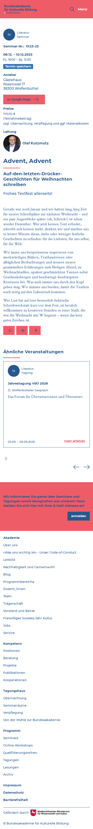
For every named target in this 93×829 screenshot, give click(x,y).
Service (9, 633)
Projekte (10, 665)
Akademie (11, 538)
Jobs (6, 625)
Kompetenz (12, 644)
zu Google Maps (19, 99)
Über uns (10, 545)
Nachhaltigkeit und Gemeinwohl (29, 567)
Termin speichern (18, 66)
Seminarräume (15, 705)
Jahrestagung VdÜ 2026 (28, 383)
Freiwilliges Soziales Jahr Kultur (27, 618)
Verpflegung (13, 713)
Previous (76, 467)
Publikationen (14, 673)
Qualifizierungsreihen (20, 753)
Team (7, 596)
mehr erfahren (74, 441)
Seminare (10, 738)
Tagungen (11, 760)
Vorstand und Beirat (19, 611)
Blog (7, 574)
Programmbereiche (18, 582)
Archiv (8, 774)
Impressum (12, 785)
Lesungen (11, 767)
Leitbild (9, 560)
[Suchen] (72, 9)
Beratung (10, 658)
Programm (12, 731)
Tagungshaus (14, 691)
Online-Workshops (18, 745)
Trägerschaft (13, 603)
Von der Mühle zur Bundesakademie (31, 720)
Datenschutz (13, 793)
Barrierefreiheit (15, 800)
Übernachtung (14, 698)
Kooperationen (15, 680)
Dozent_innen (14, 589)
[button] (9, 330)
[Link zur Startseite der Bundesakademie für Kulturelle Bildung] (20, 9)
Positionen (11, 651)
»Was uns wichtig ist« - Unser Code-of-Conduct (39, 552)
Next (87, 467)
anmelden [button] (78, 516)
